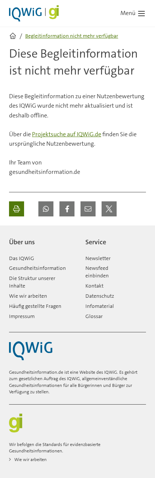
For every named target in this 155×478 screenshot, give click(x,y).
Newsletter (98, 258)
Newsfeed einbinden (97, 272)
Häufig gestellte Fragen (35, 306)
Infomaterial (99, 306)
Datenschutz (99, 295)
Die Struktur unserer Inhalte (32, 282)
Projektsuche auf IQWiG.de (66, 134)
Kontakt (94, 285)
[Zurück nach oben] (138, 239)
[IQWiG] (30, 351)
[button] (45, 208)
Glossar (94, 316)
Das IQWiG (21, 258)
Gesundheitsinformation (37, 268)
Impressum (22, 316)
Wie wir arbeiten (28, 295)
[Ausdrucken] (16, 208)
